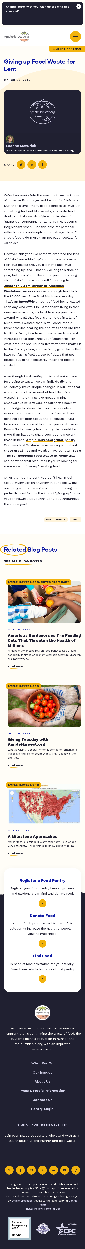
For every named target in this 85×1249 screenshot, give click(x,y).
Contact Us (43, 1100)
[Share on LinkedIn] (31, 164)
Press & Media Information (43, 1091)
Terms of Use (52, 1208)
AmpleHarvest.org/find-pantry (50, 440)
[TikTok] (75, 1170)
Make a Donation (68, 49)
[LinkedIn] (53, 1170)
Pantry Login (42, 1109)
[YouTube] (64, 1170)
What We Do (42, 1063)
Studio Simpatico (22, 1200)
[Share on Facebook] (42, 164)
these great (17, 450)
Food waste (56, 519)
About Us (43, 1081)
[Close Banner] (78, 6)
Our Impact (42, 1072)
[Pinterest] (42, 1170)
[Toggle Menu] (75, 36)
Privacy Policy (33, 1208)
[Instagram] (31, 1170)
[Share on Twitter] (21, 164)
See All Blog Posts (23, 561)
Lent (62, 195)
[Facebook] (20, 1170)
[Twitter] (9, 1170)
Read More (15, 666)
